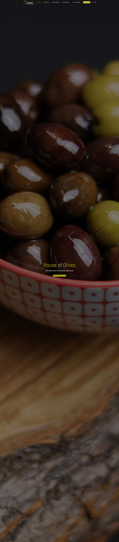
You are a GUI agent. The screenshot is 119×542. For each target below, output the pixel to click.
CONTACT (87, 2)
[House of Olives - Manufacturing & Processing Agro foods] (28, 2)
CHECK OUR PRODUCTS (59, 275)
